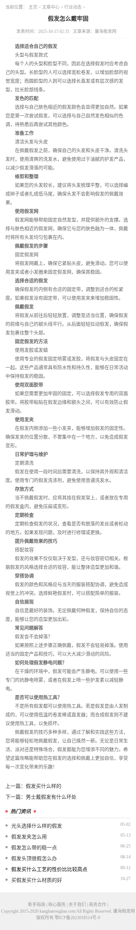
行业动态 (73, 7)
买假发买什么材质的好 (36, 880)
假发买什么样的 (43, 786)
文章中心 (50, 7)
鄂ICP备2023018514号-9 (77, 917)
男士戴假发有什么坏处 (51, 797)
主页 (33, 7)
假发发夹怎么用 (29, 837)
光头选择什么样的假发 (36, 826)
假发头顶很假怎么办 (34, 858)
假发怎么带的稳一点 (34, 847)
